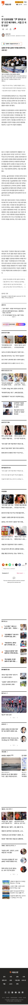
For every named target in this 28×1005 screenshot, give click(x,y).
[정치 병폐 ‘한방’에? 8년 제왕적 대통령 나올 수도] (23, 730)
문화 (11, 980)
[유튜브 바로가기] (12, 992)
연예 (17, 984)
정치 (4, 977)
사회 (2, 16)
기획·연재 (3, 752)
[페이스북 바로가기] (5, 992)
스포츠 (10, 984)
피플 (4, 984)
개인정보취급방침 (13, 997)
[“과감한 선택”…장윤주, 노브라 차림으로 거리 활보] (23, 851)
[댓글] (14, 29)
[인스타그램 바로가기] (15, 992)
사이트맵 (20, 997)
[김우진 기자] (3, 35)
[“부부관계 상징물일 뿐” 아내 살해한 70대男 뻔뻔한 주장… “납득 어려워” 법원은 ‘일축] (23, 860)
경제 (17, 977)
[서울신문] (6, 3)
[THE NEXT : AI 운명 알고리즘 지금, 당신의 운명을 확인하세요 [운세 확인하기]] (14, 324)
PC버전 (24, 997)
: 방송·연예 (6, 809)
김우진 (7, 34)
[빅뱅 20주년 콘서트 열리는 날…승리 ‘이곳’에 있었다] (23, 869)
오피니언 (3, 724)
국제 (24, 977)
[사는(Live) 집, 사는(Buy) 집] (23, 739)
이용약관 (7, 997)
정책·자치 (4, 980)
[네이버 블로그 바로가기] (22, 992)
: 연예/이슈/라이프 (7, 845)
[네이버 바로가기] (19, 992)
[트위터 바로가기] (9, 992)
